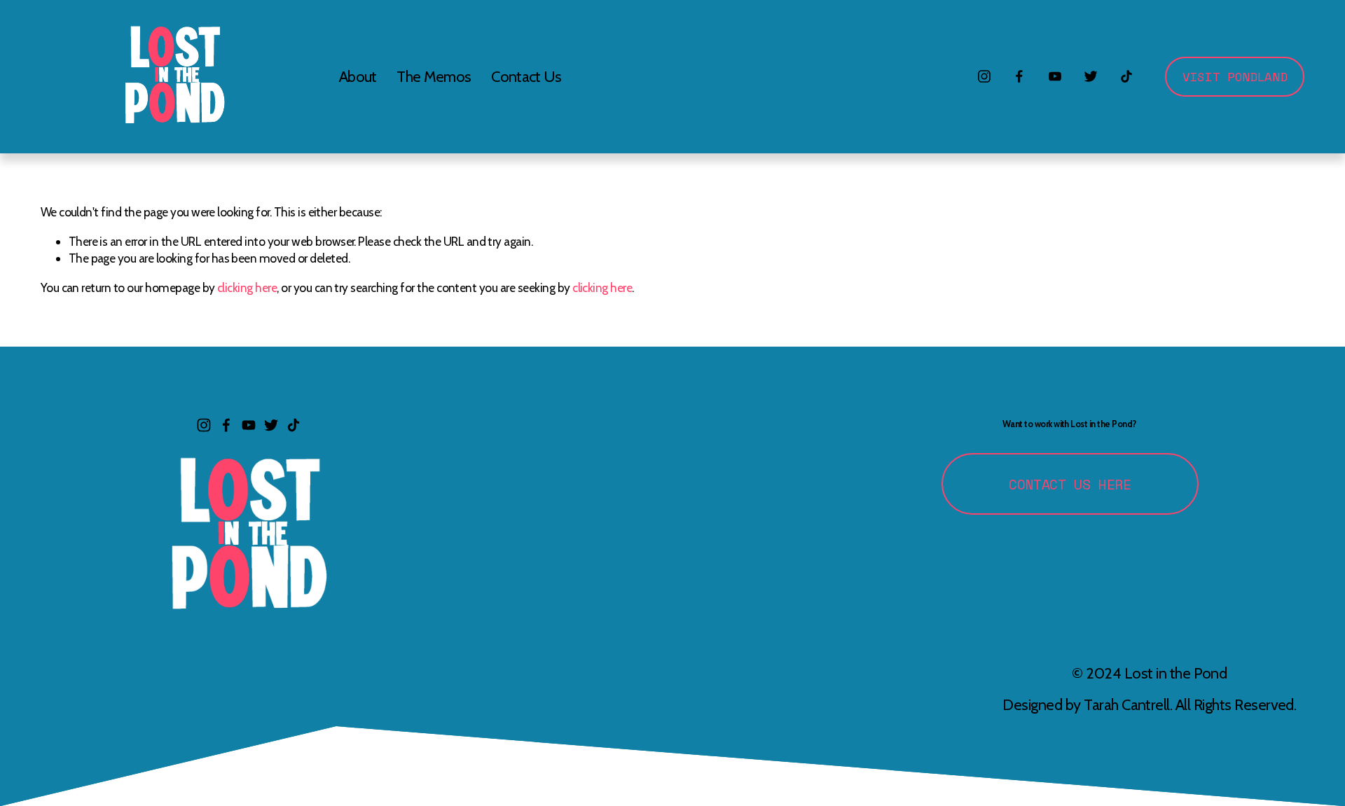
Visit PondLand (1234, 76)
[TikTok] (1126, 76)
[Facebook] (1019, 76)
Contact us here (1070, 484)
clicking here (247, 287)
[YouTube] (1055, 76)
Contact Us (526, 76)
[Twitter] (1090, 76)
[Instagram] (984, 76)
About (358, 76)
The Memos (433, 76)
